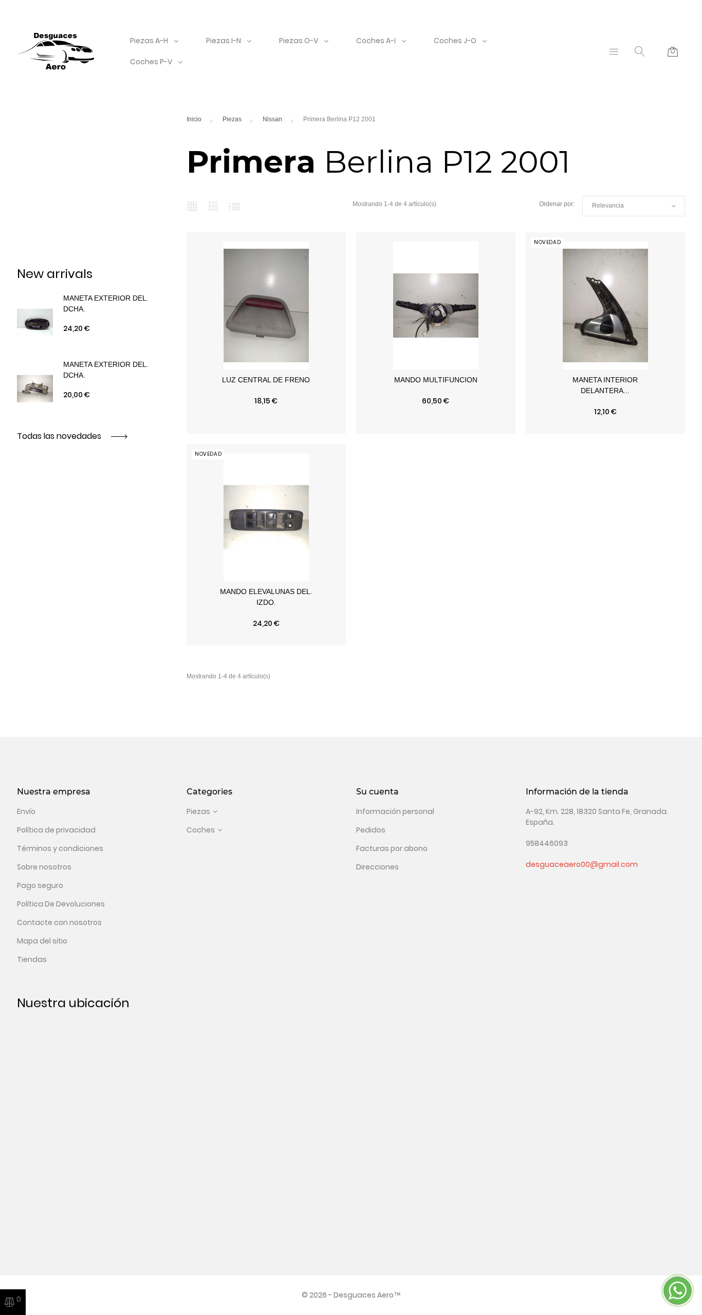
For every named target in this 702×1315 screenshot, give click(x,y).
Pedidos (370, 830)
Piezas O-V (298, 40)
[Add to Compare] (266, 428)
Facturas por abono (392, 848)
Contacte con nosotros (59, 922)
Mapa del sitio (42, 941)
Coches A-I (376, 40)
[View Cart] (672, 51)
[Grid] (192, 206)
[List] (234, 206)
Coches (201, 830)
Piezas (198, 811)
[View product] (314, 428)
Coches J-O (455, 40)
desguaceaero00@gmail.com (582, 864)
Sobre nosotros (44, 867)
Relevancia (633, 206)
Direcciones (377, 867)
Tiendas (32, 959)
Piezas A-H (149, 40)
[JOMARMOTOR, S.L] (55, 51)
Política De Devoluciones (61, 904)
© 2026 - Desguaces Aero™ (351, 1295)
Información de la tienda (577, 792)
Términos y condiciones (60, 848)
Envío (26, 811)
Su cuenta (377, 792)
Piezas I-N (223, 40)
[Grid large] (213, 206)
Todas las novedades (60, 436)
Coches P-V (151, 62)
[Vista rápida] (218, 428)
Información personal (395, 811)
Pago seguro (40, 885)
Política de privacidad (56, 830)
